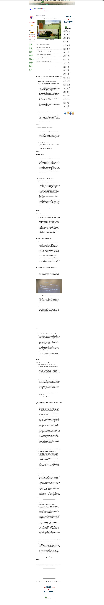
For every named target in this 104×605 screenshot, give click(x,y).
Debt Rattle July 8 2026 (66, 69)
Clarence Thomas (45, 17)
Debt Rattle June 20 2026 (67, 83)
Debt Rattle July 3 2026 (66, 73)
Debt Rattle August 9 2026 (67, 44)
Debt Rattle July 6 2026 (66, 71)
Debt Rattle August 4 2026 (67, 48)
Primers (50, 6)
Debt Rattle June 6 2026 (66, 94)
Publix (43, 18)
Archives (44, 6)
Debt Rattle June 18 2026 (67, 85)
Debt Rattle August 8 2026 (67, 45)
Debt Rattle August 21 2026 (67, 35)
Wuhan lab (54, 18)
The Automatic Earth (40, 6)
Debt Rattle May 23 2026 (66, 105)
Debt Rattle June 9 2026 (66, 92)
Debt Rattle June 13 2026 (67, 89)
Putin (44, 18)
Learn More (64, 0)
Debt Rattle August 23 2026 (67, 33)
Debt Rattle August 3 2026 (67, 49)
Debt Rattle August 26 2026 (67, 31)
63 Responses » (57, 18)
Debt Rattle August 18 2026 (67, 37)
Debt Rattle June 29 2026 (67, 76)
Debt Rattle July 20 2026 (66, 60)
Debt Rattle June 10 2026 (67, 91)
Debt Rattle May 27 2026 (66, 102)
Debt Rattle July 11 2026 (66, 67)
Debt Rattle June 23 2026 (67, 81)
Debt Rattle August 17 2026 (67, 38)
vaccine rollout (51, 18)
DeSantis (48, 17)
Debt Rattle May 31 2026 (66, 99)
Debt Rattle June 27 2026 (67, 78)
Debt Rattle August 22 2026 (67, 34)
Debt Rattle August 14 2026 (67, 40)
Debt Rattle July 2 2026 (66, 74)
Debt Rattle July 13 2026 (66, 65)
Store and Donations (62, 6)
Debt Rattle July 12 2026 (66, 66)
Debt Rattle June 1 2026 (66, 98)
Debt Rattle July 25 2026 (66, 56)
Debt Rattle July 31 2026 (66, 51)
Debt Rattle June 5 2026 (66, 95)
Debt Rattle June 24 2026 (67, 80)
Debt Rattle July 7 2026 (66, 70)
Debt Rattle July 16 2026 (66, 63)
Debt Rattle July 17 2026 (66, 62)
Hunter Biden (50, 17)
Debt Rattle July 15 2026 (66, 64)
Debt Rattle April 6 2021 (41, 15)
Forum (56, 6)
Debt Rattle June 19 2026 (67, 84)
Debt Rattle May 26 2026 (66, 103)
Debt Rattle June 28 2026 (67, 77)
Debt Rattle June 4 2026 (66, 96)
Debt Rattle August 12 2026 (67, 42)
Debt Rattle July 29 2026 (66, 53)
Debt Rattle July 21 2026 (66, 59)
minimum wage (53, 17)
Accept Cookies (68, 0)
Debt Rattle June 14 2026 (67, 88)
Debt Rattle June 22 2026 (67, 82)
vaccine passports (47, 18)
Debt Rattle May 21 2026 (66, 107)
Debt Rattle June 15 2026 (67, 87)
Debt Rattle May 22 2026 (66, 106)
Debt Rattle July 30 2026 (66, 52)
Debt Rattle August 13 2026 (67, 41)
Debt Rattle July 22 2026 (66, 58)
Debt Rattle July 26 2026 (66, 55)
